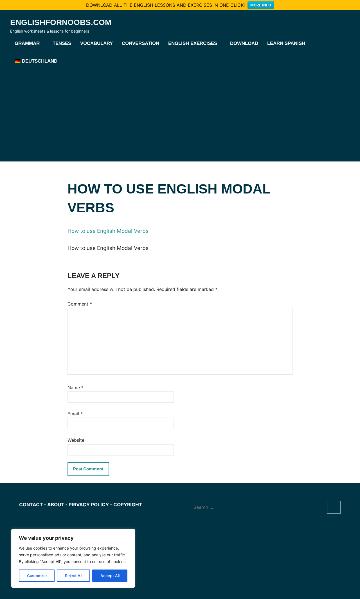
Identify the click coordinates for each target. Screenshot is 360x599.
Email (75, 413)
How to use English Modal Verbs (108, 231)
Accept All (110, 575)
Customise (37, 575)
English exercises (192, 43)
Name (76, 387)
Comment (80, 304)
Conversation (140, 43)
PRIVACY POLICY (89, 504)
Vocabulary (96, 43)
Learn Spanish (286, 43)
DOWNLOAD (244, 43)
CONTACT (31, 504)
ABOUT (55, 504)
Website (76, 440)
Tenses (62, 43)
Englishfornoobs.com (60, 22)
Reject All (73, 575)
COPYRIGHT (127, 504)
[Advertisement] (180, 112)
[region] (73, 558)
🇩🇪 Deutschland (36, 61)
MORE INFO (260, 5)
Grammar (27, 43)
